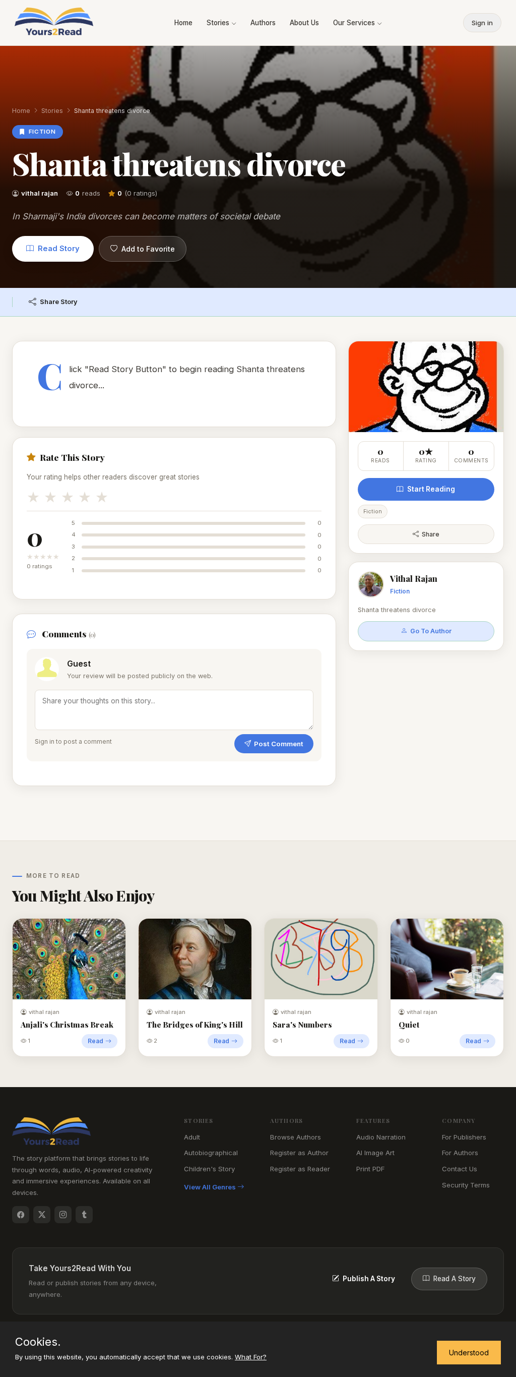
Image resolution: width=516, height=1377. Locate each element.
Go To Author (431, 631)
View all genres (210, 1187)
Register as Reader (300, 1169)
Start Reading (431, 489)
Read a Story (454, 1279)
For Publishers (464, 1137)
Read (95, 1041)
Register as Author (299, 1153)
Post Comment (278, 744)
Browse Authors (295, 1137)
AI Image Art (375, 1153)
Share (430, 534)
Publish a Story (369, 1279)
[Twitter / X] (41, 1214)
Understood (469, 1352)
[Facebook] (20, 1214)
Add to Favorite (148, 249)
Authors (263, 23)
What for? (251, 1357)
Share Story (59, 302)
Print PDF (370, 1169)
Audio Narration (381, 1137)
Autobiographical (211, 1153)
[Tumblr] (84, 1214)
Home (183, 23)
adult (192, 1137)
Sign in (482, 23)
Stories (219, 23)
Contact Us (459, 1169)
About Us (304, 23)
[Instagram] (63, 1214)
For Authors (460, 1153)
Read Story (59, 248)
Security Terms (466, 1185)
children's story (209, 1169)
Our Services (355, 23)
